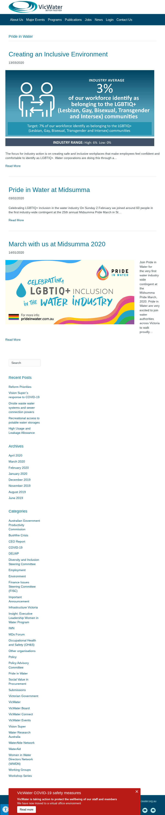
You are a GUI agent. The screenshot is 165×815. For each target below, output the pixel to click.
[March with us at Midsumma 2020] (69, 292)
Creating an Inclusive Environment (58, 54)
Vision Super (17, 726)
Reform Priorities (20, 387)
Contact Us (124, 19)
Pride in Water (18, 673)
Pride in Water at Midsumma (49, 189)
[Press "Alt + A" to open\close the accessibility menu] (5, 809)
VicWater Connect (21, 714)
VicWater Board (19, 708)
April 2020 (15, 455)
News (99, 19)
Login (109, 19)
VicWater (15, 702)
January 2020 (18, 473)
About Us (16, 19)
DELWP (14, 553)
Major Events (35, 19)
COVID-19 (16, 547)
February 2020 (19, 467)
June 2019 (16, 498)
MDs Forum (17, 634)
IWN (11, 628)
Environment (17, 576)
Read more (26, 809)
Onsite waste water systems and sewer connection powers (22, 408)
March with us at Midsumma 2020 (57, 244)
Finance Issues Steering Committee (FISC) (22, 587)
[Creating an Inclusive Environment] (79, 108)
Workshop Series (20, 775)
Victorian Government (23, 696)
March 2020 (17, 461)
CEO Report (17, 541)
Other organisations (22, 651)
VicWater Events (20, 720)
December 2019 (20, 479)
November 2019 (20, 485)
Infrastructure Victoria (23, 607)
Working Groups (20, 769)
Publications (73, 19)
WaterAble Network (22, 742)
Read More (13, 166)
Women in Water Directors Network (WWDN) (21, 759)
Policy (13, 657)
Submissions (17, 690)
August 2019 (17, 492)
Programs (55, 19)
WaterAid (15, 749)
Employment (17, 570)
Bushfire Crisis (18, 535)
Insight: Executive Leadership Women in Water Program (23, 618)
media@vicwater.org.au (142, 801)
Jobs (88, 19)
